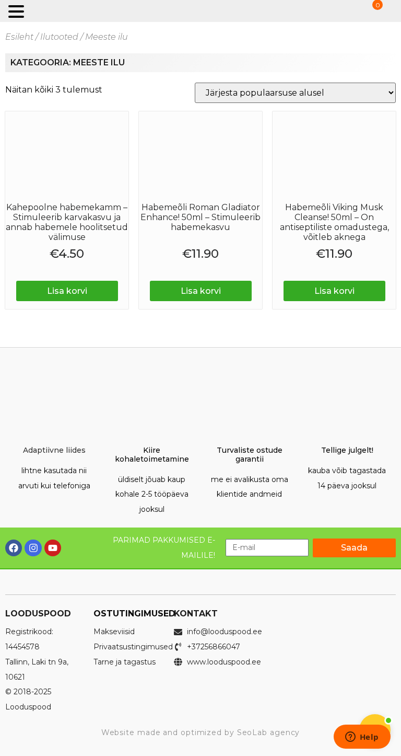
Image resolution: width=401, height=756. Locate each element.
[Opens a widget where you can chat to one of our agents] (362, 738)
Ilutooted (59, 37)
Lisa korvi (67, 291)
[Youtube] (52, 548)
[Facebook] (13, 548)
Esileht (19, 37)
